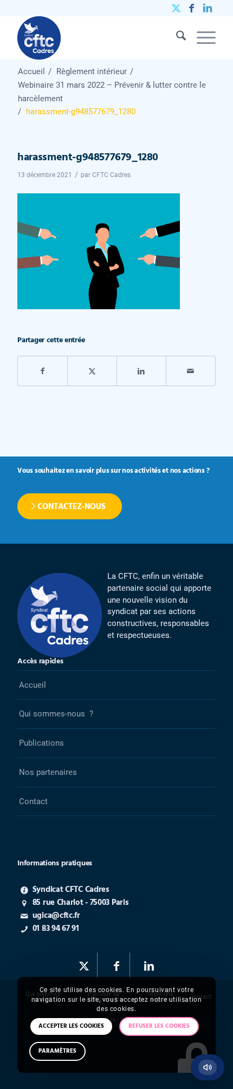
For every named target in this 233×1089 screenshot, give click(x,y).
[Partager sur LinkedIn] (141, 371)
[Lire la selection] (207, 1067)
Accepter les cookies (71, 1026)
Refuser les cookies (159, 1026)
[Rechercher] (175, 38)
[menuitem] (175, 38)
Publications (41, 743)
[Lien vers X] (176, 8)
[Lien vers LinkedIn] (207, 8)
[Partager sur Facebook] (42, 371)
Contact (33, 801)
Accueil (32, 685)
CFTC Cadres (111, 175)
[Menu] (201, 38)
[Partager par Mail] (190, 371)
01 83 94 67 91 (56, 928)
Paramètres (57, 1051)
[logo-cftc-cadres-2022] (96, 38)
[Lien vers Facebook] (192, 8)
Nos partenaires (48, 772)
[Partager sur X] (92, 371)
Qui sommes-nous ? (56, 714)
